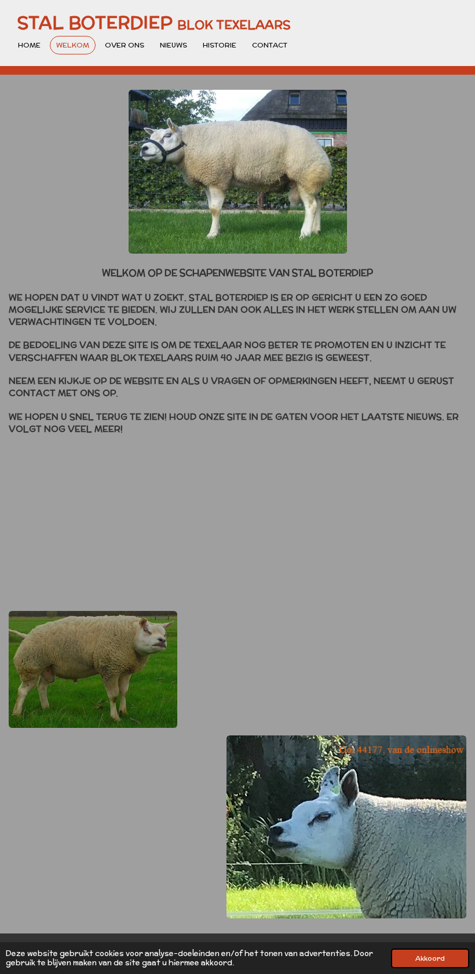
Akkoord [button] (430, 958)
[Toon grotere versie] (238, 172)
